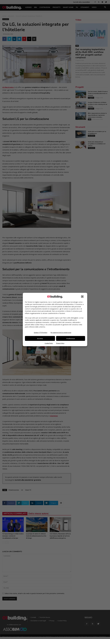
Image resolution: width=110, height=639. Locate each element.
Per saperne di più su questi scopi (61, 332)
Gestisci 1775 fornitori (40, 332)
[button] (82, 297)
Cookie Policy (49, 343)
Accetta (40, 338)
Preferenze (70, 338)
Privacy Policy (60, 343)
